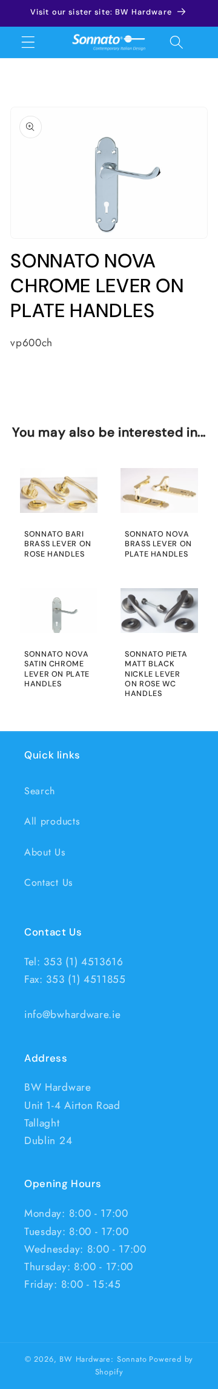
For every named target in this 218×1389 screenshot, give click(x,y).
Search (39, 791)
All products (51, 821)
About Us (44, 852)
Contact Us (48, 882)
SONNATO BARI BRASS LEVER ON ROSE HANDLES (57, 544)
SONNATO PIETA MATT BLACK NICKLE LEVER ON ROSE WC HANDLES (156, 673)
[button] (28, 42)
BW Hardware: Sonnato (103, 1359)
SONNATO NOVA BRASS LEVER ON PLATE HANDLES (158, 544)
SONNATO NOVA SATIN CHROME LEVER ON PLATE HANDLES (57, 669)
